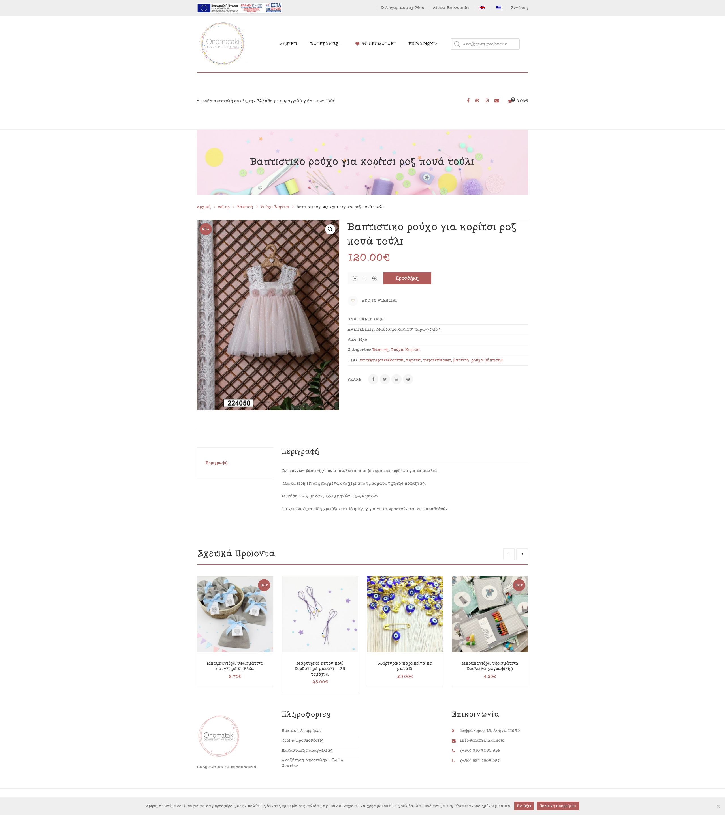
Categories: (359, 350)
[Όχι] (718, 806)
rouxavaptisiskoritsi (382, 360)
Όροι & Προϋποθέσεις (303, 740)
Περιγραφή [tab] (217, 462)
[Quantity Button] (355, 278)
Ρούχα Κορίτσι (275, 207)
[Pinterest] (408, 379)
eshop (224, 207)
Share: (355, 380)
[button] (330, 229)
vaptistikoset (437, 360)
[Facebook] (373, 379)
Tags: (353, 360)
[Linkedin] (396, 379)
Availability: (361, 329)
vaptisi (413, 360)
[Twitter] (385, 379)
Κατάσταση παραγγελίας (307, 750)
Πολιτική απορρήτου (558, 805)
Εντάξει (524, 805)
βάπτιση (461, 360)
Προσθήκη (407, 278)
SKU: (353, 319)
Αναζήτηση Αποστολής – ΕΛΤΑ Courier (313, 763)
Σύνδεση (519, 8)
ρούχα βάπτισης (487, 360)
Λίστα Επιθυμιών (451, 7)
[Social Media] (468, 101)
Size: (353, 339)
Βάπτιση (245, 207)
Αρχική (204, 207)
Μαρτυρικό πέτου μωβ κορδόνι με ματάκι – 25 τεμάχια (320, 669)
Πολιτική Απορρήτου (302, 730)
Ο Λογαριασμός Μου (403, 7)
